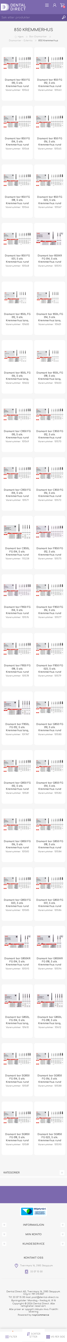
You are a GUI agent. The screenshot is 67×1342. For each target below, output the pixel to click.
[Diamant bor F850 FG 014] (17, 590)
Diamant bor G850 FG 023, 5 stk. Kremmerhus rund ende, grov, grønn (17, 905)
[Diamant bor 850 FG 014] (17, 121)
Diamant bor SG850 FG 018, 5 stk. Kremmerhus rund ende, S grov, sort (17, 1139)
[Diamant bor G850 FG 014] (50, 766)
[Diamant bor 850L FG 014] (50, 297)
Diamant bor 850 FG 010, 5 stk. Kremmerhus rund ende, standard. (17, 85)
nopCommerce (40, 1315)
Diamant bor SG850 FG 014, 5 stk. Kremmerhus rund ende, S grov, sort (17, 1080)
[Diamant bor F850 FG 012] (50, 531)
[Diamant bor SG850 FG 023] (50, 1117)
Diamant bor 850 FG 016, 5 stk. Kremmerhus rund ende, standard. (49, 143)
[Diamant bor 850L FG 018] (50, 356)
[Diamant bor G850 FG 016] (17, 824)
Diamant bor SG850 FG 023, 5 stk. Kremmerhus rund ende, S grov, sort (49, 1139)
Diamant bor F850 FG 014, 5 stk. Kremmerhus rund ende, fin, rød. (17, 612)
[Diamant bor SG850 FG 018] (17, 1117)
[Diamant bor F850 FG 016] (50, 590)
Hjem (21, 36)
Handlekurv (62, 5)
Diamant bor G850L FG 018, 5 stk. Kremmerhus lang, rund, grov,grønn (49, 1022)
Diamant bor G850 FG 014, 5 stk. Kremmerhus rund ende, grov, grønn (49, 788)
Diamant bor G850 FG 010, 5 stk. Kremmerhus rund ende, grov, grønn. (49, 729)
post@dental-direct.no (45, 1297)
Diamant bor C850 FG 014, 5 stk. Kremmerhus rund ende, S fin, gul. (17, 495)
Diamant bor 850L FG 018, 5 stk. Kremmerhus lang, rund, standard (49, 378)
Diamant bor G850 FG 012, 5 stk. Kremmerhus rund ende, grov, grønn (17, 788)
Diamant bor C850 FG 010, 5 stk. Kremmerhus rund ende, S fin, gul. (17, 436)
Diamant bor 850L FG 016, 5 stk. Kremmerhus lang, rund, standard (17, 378)
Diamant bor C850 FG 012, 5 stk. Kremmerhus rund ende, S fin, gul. (49, 436)
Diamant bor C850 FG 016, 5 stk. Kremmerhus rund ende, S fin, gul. (49, 495)
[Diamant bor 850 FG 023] (50, 180)
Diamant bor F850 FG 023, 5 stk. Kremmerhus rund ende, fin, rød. (49, 670)
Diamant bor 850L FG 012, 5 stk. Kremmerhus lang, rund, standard (17, 319)
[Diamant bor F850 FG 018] (17, 649)
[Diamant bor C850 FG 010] (17, 414)
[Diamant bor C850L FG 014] (17, 531)
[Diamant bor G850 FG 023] (17, 883)
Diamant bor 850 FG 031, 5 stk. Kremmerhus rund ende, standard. (17, 260)
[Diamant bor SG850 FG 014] (17, 1059)
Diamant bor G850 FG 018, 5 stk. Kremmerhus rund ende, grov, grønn (49, 846)
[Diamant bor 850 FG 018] (17, 180)
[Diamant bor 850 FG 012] (50, 63)
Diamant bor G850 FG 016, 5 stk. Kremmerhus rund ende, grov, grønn (17, 846)
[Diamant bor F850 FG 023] (50, 649)
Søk (63, 17)
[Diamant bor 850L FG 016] (17, 356)
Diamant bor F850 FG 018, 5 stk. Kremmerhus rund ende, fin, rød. (17, 670)
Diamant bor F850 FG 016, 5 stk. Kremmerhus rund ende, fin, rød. (49, 612)
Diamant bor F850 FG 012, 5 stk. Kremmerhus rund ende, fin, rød (49, 553)
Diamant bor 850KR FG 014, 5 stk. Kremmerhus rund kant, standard (50, 260)
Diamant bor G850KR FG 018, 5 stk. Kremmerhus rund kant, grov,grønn (50, 963)
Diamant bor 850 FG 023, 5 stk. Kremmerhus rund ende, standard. (49, 202)
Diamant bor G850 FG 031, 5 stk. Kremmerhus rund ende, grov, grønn (49, 905)
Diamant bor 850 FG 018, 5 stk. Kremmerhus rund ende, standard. (17, 202)
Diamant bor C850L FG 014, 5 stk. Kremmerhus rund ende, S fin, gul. (17, 553)
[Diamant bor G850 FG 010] (50, 707)
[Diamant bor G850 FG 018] (50, 824)
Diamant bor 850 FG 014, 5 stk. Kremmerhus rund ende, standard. (17, 143)
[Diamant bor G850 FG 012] (17, 766)
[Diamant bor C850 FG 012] (50, 414)
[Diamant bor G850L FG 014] (17, 1000)
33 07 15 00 (19, 1297)
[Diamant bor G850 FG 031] (50, 883)
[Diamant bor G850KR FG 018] (50, 941)
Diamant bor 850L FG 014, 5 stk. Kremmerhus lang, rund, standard (49, 319)
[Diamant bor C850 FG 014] (17, 473)
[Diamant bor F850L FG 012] (17, 707)
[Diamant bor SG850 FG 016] (50, 1059)
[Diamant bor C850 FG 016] (50, 473)
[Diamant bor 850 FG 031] (17, 239)
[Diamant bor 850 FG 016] (50, 121)
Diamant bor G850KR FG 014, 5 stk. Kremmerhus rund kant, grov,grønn (17, 963)
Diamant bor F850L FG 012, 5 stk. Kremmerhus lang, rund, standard (17, 729)
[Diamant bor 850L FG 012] (17, 297)
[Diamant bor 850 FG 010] (17, 63)
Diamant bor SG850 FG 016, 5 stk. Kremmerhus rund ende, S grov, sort (49, 1080)
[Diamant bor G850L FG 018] (50, 1000)
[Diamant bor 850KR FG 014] (50, 239)
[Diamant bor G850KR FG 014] (17, 941)
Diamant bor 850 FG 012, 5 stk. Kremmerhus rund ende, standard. (49, 85)
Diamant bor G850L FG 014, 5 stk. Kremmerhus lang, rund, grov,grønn (17, 1022)
